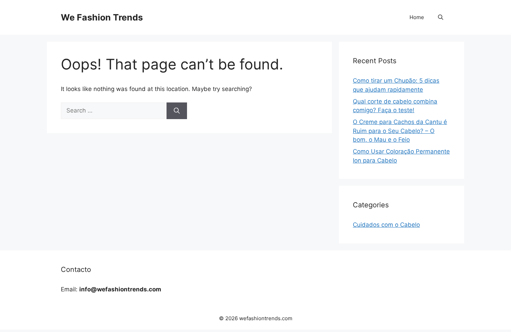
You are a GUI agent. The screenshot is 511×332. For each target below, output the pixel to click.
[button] (440, 17)
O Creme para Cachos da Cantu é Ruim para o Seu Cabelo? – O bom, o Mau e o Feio (400, 130)
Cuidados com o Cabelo (386, 224)
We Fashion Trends (102, 17)
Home (416, 17)
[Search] (177, 110)
